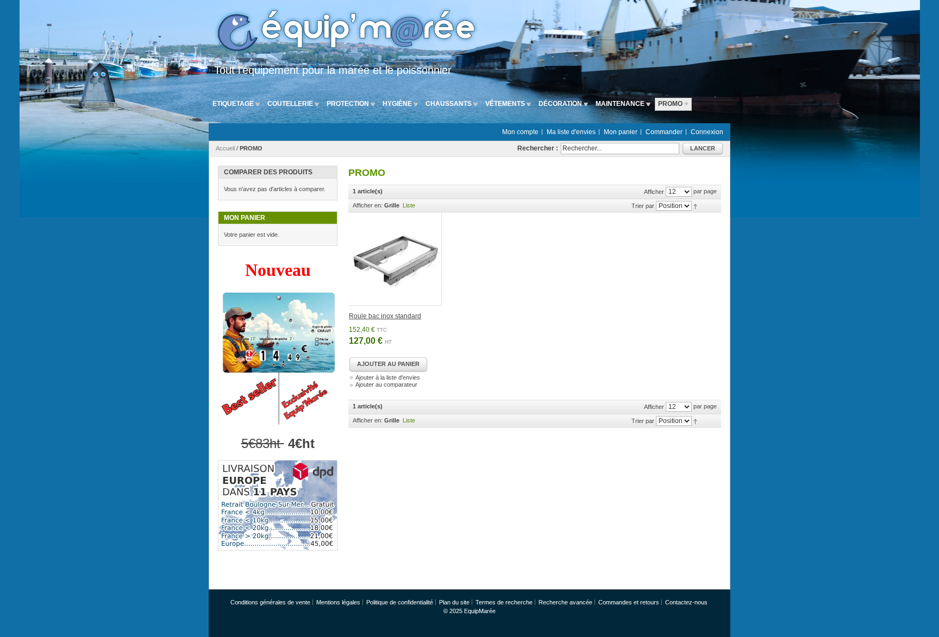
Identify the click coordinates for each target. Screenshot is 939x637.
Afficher (654, 191)
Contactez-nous (686, 602)
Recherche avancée (565, 602)
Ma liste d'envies (571, 132)
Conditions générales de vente (270, 602)
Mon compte (520, 132)
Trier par (642, 206)
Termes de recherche (504, 602)
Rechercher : (537, 148)
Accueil (225, 148)
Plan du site (454, 602)
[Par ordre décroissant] (695, 206)
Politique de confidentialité (399, 602)
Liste (409, 205)
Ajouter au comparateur (386, 384)
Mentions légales (338, 602)
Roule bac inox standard (385, 316)
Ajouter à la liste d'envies (387, 377)
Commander (664, 132)
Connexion (707, 132)
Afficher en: (368, 205)
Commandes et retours (628, 602)
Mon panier (620, 132)
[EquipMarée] (344, 31)
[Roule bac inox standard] (395, 259)
